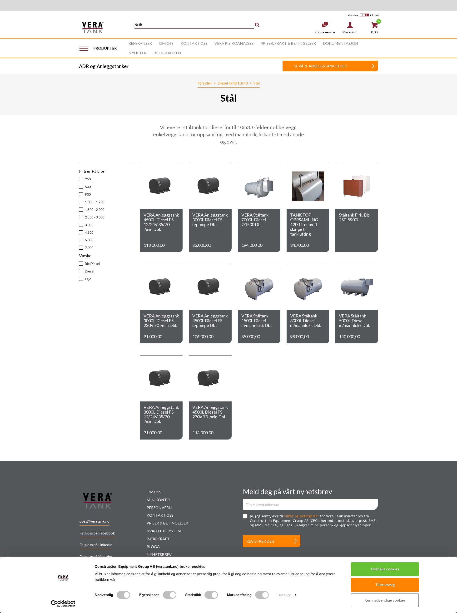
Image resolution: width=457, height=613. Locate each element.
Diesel (89, 271)
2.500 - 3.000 (94, 217)
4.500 (89, 232)
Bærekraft (158, 538)
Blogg (153, 546)
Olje (88, 279)
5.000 (89, 240)
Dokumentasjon (340, 43)
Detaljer (284, 595)
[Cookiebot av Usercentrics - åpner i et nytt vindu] (63, 603)
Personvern (159, 507)
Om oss (166, 43)
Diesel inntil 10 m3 (233, 83)
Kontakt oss (194, 43)
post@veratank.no (94, 521)
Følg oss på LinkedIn (95, 544)
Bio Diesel (92, 264)
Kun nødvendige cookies (385, 600)
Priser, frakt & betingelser (288, 43)
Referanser (140, 43)
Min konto (158, 499)
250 (88, 179)
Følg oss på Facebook (97, 533)
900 (88, 194)
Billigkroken (167, 52)
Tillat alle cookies (385, 569)
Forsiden (205, 83)
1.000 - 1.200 (94, 202)
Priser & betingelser (167, 523)
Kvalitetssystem (164, 531)
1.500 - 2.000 (94, 210)
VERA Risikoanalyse (233, 43)
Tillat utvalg (385, 585)
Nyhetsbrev (159, 554)
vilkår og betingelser (301, 516)
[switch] (169, 595)
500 (88, 187)
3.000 (89, 225)
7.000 (89, 248)
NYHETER (137, 52)
